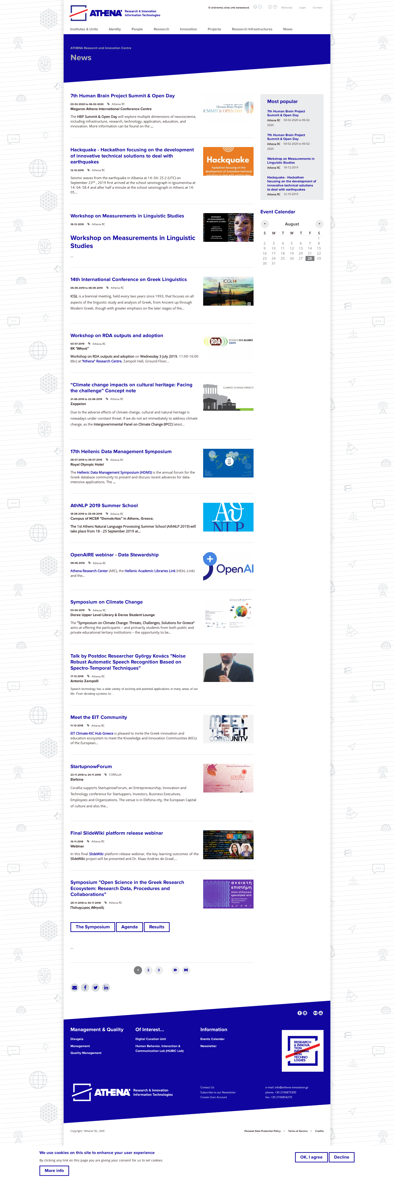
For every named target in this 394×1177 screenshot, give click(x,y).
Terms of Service (298, 1131)
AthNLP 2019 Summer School (104, 506)
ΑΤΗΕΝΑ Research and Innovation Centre (100, 48)
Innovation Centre (114, 13)
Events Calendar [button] (212, 1039)
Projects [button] (214, 29)
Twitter (95, 987)
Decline (341, 1157)
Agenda (129, 927)
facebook (255, 7)
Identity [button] (115, 29)
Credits (319, 1131)
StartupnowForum (91, 767)
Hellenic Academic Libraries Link (150, 570)
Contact (317, 7)
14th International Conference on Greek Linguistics (128, 279)
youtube (275, 7)
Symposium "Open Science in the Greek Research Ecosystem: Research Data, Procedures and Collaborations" (127, 888)
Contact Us (207, 1087)
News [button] (288, 29)
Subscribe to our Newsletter (218, 1092)
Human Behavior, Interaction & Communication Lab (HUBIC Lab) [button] (159, 1048)
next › (175, 970)
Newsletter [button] (208, 1046)
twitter (265, 7)
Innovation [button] (188, 29)
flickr (270, 7)
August (292, 224)
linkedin (260, 7)
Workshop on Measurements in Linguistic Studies (127, 216)
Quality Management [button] (85, 1053)
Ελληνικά (286, 7)
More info (54, 1170)
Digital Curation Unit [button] (150, 1039)
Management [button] (80, 1046)
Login (302, 7)
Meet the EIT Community (98, 717)
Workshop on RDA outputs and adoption (116, 336)
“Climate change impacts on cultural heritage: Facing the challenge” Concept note (131, 388)
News (80, 58)
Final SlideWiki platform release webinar (116, 833)
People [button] (137, 29)
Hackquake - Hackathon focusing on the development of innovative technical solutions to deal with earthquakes (132, 156)
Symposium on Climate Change (106, 602)
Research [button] (161, 29)
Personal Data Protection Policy (262, 1131)
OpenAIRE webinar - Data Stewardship (114, 555)
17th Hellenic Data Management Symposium (121, 452)
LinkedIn (106, 987)
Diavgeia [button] (76, 1039)
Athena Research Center (89, 570)
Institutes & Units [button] (84, 29)
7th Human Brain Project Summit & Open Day (122, 96)
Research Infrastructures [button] (252, 29)
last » (186, 970)
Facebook (85, 987)
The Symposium (93, 927)
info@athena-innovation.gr (291, 1087)
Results (156, 927)
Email (74, 987)
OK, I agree (311, 1157)
